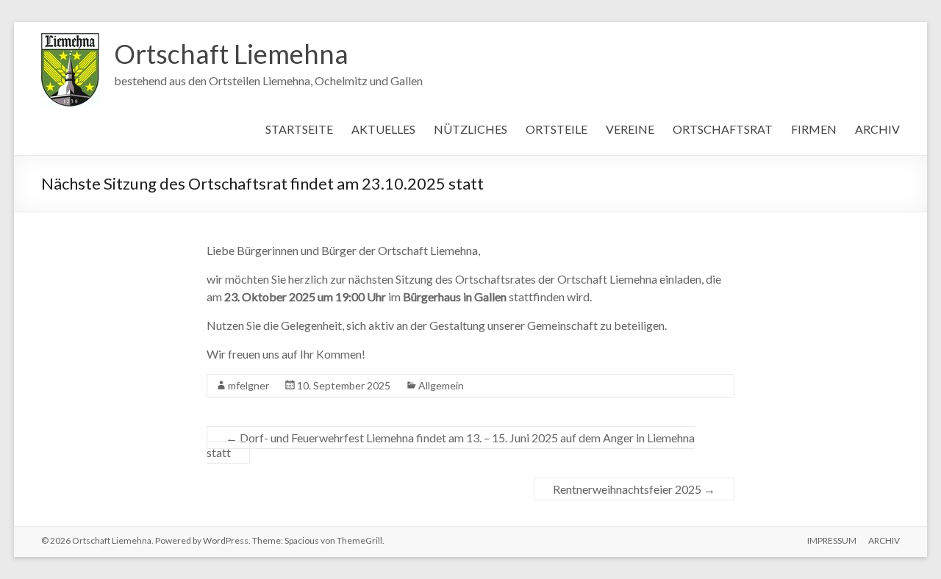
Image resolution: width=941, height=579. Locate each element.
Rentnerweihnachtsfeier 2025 (634, 489)
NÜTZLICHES (470, 129)
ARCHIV (877, 129)
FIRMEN (814, 129)
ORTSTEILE (556, 129)
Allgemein (441, 385)
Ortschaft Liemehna (231, 53)
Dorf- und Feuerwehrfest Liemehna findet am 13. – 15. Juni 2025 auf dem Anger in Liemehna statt (451, 445)
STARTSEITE (299, 129)
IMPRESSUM (831, 540)
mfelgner (248, 385)
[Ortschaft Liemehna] (70, 40)
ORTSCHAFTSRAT (723, 129)
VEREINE (630, 129)
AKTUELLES (383, 129)
